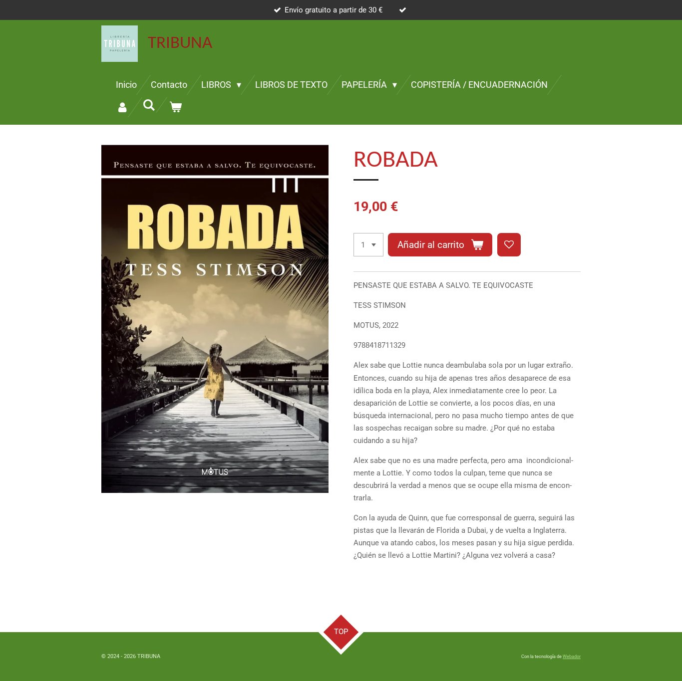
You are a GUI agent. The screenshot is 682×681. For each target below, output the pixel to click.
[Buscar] (148, 105)
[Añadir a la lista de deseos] (509, 244)
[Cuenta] (122, 107)
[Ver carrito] (175, 107)
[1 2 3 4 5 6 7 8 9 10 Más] (368, 244)
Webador (572, 656)
